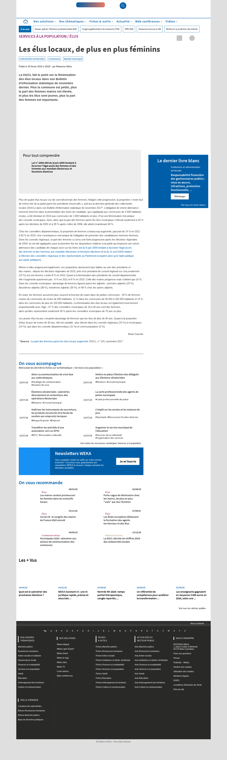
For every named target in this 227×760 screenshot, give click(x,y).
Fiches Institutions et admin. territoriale (113, 660)
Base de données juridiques (30, 719)
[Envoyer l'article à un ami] (198, 38)
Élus (73, 36)
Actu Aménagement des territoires (150, 682)
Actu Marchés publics (144, 647)
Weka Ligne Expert (65, 649)
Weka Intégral (63, 644)
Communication (51, 535)
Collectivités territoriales (32, 58)
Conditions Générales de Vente (187, 685)
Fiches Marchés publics (106, 647)
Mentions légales (181, 676)
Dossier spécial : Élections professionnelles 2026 (56, 29)
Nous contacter (197, 623)
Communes (54, 58)
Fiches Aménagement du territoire (111, 682)
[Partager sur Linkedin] (179, 38)
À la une (25, 29)
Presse (176, 658)
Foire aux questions (182, 653)
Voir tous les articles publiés (192, 608)
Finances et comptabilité (29, 665)
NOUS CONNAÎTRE (185, 638)
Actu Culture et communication (148, 687)
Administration (114, 535)
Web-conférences (65, 676)
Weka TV (61, 667)
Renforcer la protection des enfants (182, 29)
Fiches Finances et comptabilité (110, 665)
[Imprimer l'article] (204, 38)
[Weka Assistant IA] (90, 4)
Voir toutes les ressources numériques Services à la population (110, 443)
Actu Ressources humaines (147, 651)
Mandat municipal (73, 58)
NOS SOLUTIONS (67, 638)
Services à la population (43, 36)
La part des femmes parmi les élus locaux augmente (59, 341)
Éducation (22, 678)
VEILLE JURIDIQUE (29, 700)
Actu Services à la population (148, 669)
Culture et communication (29, 687)
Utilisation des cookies (183, 671)
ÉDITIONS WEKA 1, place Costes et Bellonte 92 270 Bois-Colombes (185, 646)
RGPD (176, 680)
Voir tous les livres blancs (193, 205)
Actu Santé (139, 673)
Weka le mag (63, 658)
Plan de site (178, 689)
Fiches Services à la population (110, 669)
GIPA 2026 (129, 29)
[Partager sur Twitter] (185, 38)
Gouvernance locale (27, 660)
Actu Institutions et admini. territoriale (151, 660)
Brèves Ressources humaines (31, 711)
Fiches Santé (102, 673)
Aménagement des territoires (31, 682)
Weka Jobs (62, 662)
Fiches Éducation (103, 678)
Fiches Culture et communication (110, 687)
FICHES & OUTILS (102, 639)
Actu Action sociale (143, 656)
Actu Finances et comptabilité (148, 665)
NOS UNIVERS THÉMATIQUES (27, 639)
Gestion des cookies (182, 667)
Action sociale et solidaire (29, 656)
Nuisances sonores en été (150, 29)
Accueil (25, 21)
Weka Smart (62, 653)
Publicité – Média (181, 662)
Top (45, 631)
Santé (20, 673)
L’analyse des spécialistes (30, 706)
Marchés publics (25, 647)
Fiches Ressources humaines (109, 651)
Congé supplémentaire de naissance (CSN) (100, 29)
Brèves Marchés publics (29, 715)
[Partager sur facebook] (192, 38)
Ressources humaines (28, 651)
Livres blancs (63, 671)
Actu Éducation (141, 678)
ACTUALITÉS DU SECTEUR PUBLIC (145, 639)
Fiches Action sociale (105, 656)
